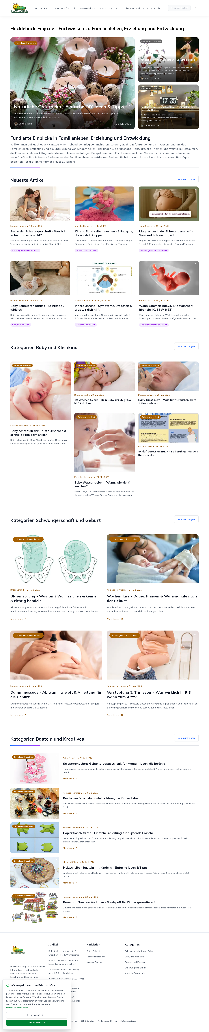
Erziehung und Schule (131, 8)
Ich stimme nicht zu (36, 1015)
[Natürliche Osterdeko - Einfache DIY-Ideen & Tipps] (72, 83)
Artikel (53, 944)
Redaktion (93, 944)
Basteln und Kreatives (109, 8)
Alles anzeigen (186, 179)
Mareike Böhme (18, 226)
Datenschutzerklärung (17, 1007)
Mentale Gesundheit (152, 8)
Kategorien (132, 944)
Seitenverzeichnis (128, 1021)
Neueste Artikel (42, 8)
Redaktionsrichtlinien (107, 1021)
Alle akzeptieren (37, 1022)
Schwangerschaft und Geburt (65, 8)
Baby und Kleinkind (88, 8)
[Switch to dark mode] (196, 8)
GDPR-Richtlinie (87, 1021)
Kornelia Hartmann (84, 300)
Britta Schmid (145, 226)
